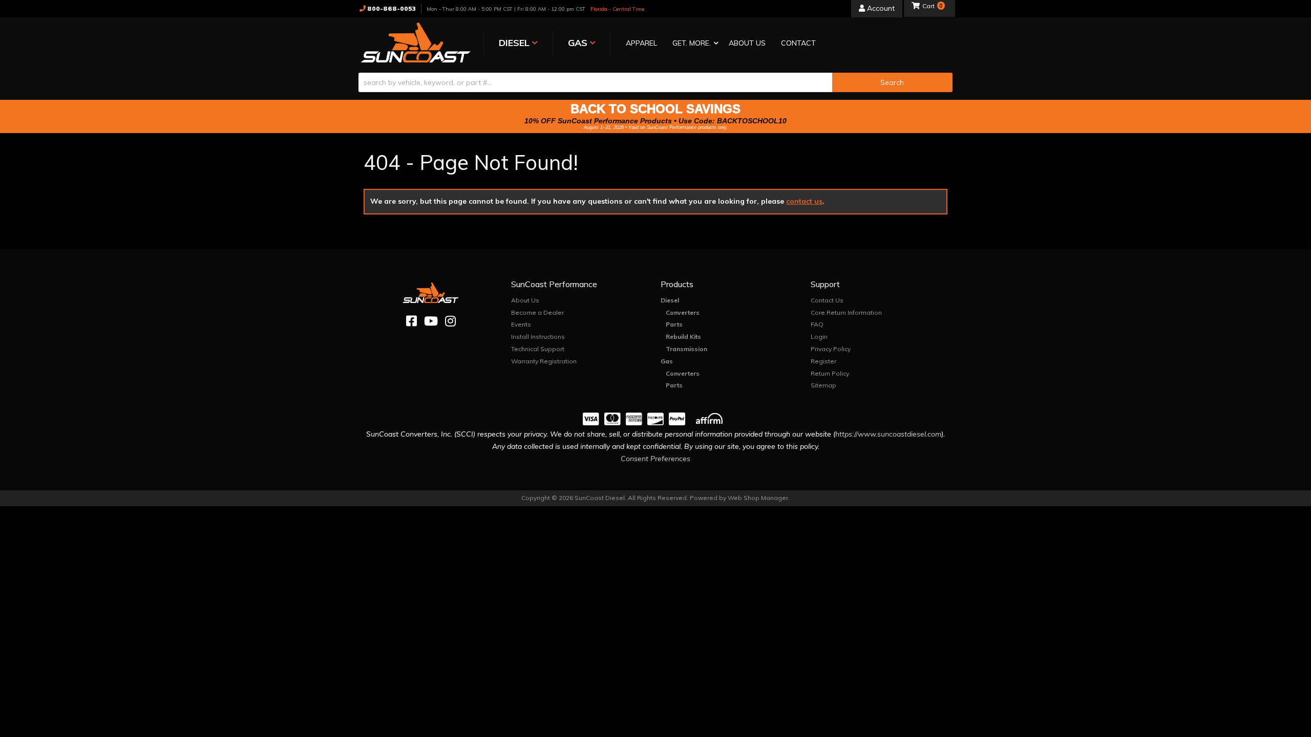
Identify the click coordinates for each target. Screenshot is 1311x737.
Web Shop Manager (758, 498)
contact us (804, 201)
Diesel (670, 300)
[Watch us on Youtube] (430, 321)
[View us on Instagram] (450, 321)
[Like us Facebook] (411, 321)
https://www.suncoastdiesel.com (888, 434)
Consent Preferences (655, 458)
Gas (667, 361)
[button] (693, 43)
